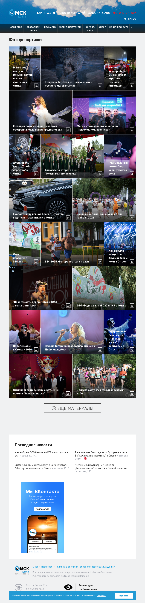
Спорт (102, 27)
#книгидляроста (118, 27)
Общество (16, 27)
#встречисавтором (70, 27)
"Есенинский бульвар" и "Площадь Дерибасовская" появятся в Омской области (101, 466)
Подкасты (50, 27)
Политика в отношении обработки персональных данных (85, 566)
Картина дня (46, 13)
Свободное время (33, 29)
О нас (35, 566)
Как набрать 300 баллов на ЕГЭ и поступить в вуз (41, 454)
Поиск (131, 19)
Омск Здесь (18, 13)
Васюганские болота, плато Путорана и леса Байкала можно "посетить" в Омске (101, 454)
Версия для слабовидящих (88, 587)
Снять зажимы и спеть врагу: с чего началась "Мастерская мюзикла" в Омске (41, 466)
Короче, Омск (90, 29)
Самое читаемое (99, 13)
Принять (123, 595)
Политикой (101, 595)
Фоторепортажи (124, 13)
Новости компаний (71, 13)
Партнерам (47, 566)
